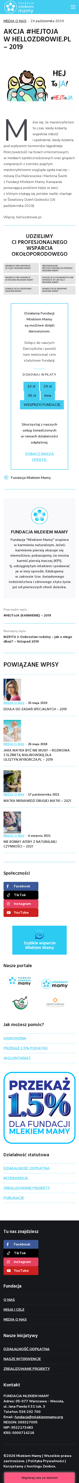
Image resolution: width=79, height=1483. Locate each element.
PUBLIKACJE (14, 1197)
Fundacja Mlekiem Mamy (31, 477)
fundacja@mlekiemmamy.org (38, 1417)
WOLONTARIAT (17, 1058)
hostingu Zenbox (41, 1466)
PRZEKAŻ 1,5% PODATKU (26, 1048)
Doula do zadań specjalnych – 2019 (35, 709)
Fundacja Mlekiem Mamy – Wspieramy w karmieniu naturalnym (25, 7)
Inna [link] (47, 395)
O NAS (9, 1299)
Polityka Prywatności (46, 1461)
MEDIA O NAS (15, 21)
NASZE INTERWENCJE (22, 1359)
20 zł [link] (48, 386)
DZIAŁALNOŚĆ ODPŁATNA (27, 1168)
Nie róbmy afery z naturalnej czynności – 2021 (30, 844)
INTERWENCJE (16, 1178)
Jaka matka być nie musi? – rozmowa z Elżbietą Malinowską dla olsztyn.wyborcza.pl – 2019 (37, 755)
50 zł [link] (32, 395)
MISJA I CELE (14, 1309)
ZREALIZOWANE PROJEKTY (27, 1188)
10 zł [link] (31, 386)
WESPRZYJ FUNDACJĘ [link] (42, 404)
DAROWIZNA (15, 1038)
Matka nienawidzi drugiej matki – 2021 (37, 801)
